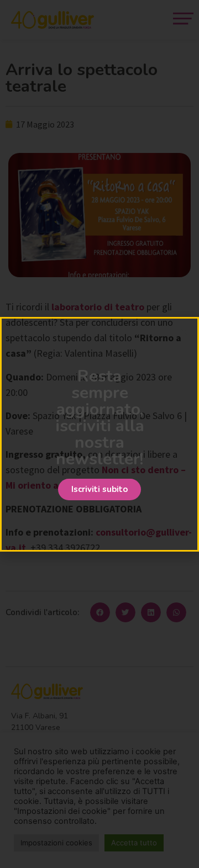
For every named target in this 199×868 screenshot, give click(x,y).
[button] (99, 489)
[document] (99, 434)
